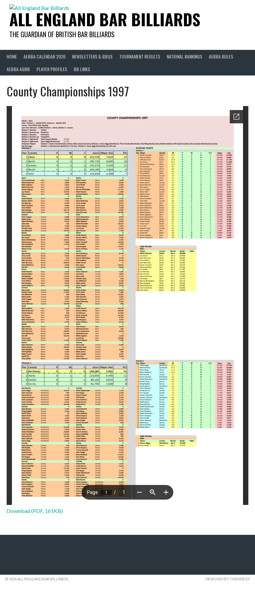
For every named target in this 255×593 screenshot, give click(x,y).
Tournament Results (139, 56)
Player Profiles (52, 68)
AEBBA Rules (221, 56)
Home (12, 56)
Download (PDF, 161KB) (35, 511)
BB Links (82, 68)
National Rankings (184, 56)
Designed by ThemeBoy (228, 579)
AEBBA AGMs (18, 68)
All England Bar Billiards (104, 19)
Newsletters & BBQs (92, 56)
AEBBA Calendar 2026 (44, 56)
